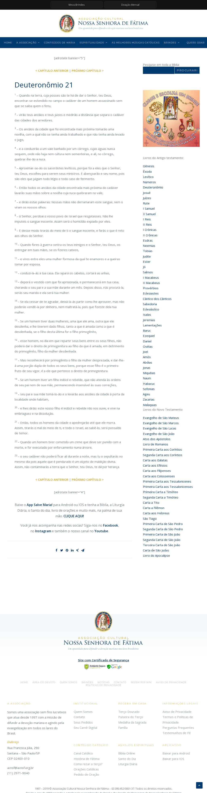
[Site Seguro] (103, 666)
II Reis (147, 224)
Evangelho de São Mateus (161, 418)
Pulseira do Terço (130, 717)
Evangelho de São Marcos (161, 423)
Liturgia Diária (127, 764)
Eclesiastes (151, 293)
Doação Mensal (130, 4)
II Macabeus (151, 283)
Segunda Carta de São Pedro (163, 529)
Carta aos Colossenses (159, 476)
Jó (144, 267)
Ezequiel (149, 336)
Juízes (147, 198)
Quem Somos (83, 712)
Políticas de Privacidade (103, 685)
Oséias (148, 346)
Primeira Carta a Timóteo (160, 492)
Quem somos (68, 682)
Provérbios (150, 288)
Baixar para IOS (173, 759)
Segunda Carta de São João (161, 540)
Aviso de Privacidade (171, 682)
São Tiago (150, 518)
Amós (147, 357)
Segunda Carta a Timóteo (160, 497)
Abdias (147, 362)
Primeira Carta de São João (161, 534)
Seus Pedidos (83, 722)
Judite (147, 256)
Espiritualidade (92, 42)
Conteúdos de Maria (59, 42)
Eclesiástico (151, 309)
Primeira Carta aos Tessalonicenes (167, 481)
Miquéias (149, 373)
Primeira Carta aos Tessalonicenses (168, 487)
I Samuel (149, 208)
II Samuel (149, 214)
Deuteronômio (153, 187)
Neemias (149, 246)
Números (149, 182)
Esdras (148, 240)
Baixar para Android (176, 753)
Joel (145, 352)
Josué (147, 193)
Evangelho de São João (158, 434)
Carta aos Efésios (155, 465)
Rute (146, 203)
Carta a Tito (151, 503)
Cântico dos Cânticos (157, 299)
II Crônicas (150, 235)
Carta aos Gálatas (155, 460)
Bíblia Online (126, 753)
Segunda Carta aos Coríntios (162, 455)
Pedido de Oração (86, 774)
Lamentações (152, 325)
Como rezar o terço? (88, 764)
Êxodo (147, 171)
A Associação (26, 42)
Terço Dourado (128, 712)
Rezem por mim (141, 682)
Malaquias (150, 405)
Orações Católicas (86, 769)
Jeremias (149, 320)
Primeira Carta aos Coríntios (162, 449)
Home (8, 42)
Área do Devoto (44, 682)
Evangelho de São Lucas (159, 428)
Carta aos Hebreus (156, 513)
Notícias (104, 682)
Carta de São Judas (156, 550)
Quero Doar (196, 42)
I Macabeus (151, 278)
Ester (147, 262)
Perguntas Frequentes (178, 728)
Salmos (148, 272)
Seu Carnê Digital (85, 728)
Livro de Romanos (155, 444)
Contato (120, 682)
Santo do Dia (127, 759)
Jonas (146, 368)
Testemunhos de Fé (177, 733)
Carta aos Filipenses (157, 471)
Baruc (147, 330)
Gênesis (148, 166)
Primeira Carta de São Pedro (163, 524)
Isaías (147, 314)
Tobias (147, 251)
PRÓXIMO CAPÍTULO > (88, 70)
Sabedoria (150, 304)
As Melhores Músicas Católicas (135, 42)
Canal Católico (83, 753)
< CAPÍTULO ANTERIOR (51, 70)
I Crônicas (149, 230)
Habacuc (149, 384)
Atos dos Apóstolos (156, 439)
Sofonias (149, 389)
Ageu (146, 394)
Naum (147, 378)
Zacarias (148, 399)
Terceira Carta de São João (161, 545)
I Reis (147, 219)
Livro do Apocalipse (156, 555)
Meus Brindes (76, 4)
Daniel (147, 341)
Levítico (148, 177)
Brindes (170, 42)
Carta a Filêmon (153, 508)
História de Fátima (86, 759)
